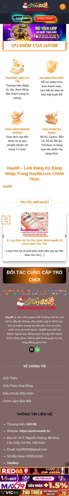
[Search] (63, 7)
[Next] (65, 236)
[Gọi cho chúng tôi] (37, 349)
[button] (5, 6)
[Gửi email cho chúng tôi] (31, 349)
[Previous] (3, 236)
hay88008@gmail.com (31, 449)
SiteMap (13, 463)
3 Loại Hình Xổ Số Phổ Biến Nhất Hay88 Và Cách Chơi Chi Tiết (34, 242)
